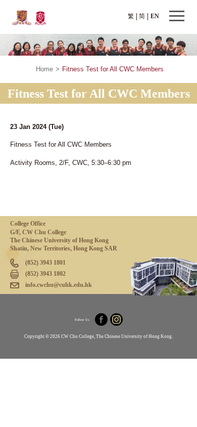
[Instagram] (116, 319)
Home (44, 69)
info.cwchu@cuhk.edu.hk (58, 285)
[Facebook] (101, 319)
